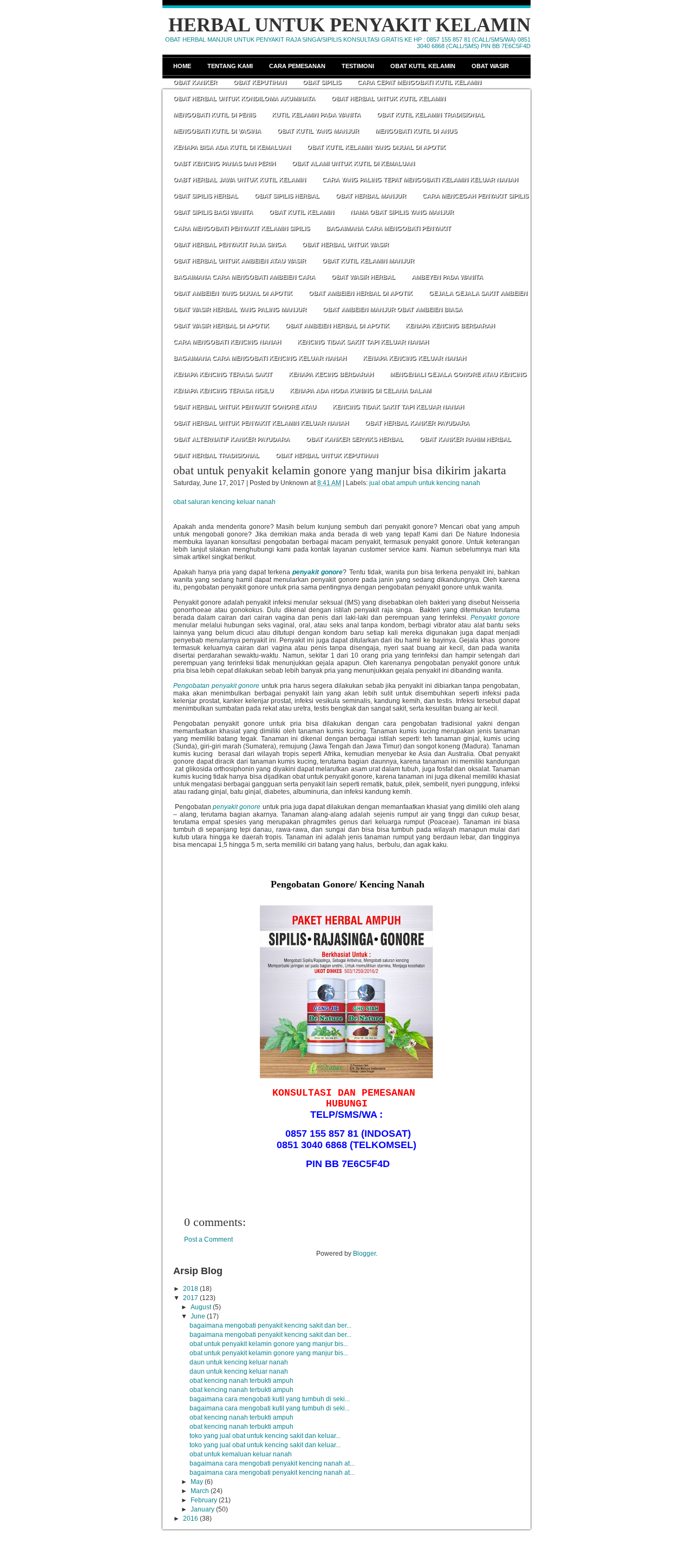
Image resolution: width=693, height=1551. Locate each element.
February (204, 1500)
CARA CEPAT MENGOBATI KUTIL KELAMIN (419, 82)
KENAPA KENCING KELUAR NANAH (414, 358)
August (201, 1307)
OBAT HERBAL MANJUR (371, 196)
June (198, 1316)
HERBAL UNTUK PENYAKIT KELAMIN (349, 25)
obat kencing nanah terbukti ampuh (241, 1380)
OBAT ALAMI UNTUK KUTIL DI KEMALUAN (353, 163)
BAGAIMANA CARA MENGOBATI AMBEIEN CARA (244, 277)
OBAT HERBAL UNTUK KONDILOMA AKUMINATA (244, 98)
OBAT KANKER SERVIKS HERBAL (354, 439)
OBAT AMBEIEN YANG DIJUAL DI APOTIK (232, 293)
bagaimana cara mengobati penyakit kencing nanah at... (272, 1463)
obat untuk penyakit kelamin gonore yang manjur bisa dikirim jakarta (339, 470)
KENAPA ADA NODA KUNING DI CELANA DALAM (360, 390)
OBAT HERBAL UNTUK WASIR (345, 244)
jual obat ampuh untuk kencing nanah (424, 483)
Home (182, 66)
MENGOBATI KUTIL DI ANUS (416, 131)
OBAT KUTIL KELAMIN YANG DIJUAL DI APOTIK (376, 147)
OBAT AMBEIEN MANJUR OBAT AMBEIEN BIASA (392, 309)
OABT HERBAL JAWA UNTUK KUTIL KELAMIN (239, 179)
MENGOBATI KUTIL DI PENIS (214, 114)
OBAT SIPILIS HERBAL (205, 196)
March (200, 1491)
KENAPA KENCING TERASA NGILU (223, 390)
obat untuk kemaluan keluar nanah (240, 1454)
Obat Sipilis (322, 82)
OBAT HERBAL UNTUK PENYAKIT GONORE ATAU (244, 406)
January (202, 1509)
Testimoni (358, 66)
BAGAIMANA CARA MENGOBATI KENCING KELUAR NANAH (259, 358)
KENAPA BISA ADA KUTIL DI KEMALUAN (232, 147)
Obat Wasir (490, 66)
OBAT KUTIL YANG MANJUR (318, 131)
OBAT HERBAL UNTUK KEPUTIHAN (327, 455)
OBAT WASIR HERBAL (363, 277)
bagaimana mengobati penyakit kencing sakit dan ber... (270, 1325)
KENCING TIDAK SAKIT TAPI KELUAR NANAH (363, 342)
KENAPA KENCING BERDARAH (450, 325)
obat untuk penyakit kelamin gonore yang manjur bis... (268, 1344)
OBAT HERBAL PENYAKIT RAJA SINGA (229, 244)
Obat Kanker (195, 82)
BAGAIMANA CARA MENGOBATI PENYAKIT (388, 228)
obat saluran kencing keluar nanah (224, 502)
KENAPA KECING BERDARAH (331, 374)
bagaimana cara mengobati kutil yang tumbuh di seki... (269, 1399)
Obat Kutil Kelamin (422, 66)
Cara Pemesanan (297, 66)
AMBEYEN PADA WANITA (447, 277)
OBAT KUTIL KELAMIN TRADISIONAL (431, 114)
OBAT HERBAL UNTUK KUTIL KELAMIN (388, 98)
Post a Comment (208, 1239)
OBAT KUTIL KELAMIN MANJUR (368, 260)
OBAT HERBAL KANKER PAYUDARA (417, 423)
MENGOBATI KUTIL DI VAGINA (217, 131)
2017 (190, 1298)
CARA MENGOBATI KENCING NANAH (227, 342)
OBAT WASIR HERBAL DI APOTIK (221, 325)
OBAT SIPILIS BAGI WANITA (213, 212)
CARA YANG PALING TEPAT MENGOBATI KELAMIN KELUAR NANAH (420, 179)
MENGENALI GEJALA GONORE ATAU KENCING (458, 374)
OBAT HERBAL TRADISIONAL (216, 455)
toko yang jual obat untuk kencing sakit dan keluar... (265, 1436)
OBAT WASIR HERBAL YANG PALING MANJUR (239, 309)
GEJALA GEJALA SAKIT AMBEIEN (478, 293)
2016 (190, 1518)
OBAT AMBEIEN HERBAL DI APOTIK (361, 293)
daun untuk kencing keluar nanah (238, 1362)
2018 (190, 1288)
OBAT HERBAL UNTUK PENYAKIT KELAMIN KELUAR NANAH (261, 423)
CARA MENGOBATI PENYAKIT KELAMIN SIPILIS (241, 228)
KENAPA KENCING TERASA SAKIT (222, 374)
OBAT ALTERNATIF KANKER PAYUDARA (231, 439)
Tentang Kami (230, 66)
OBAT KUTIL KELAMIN (301, 212)
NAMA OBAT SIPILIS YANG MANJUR (402, 212)
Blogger (364, 1253)
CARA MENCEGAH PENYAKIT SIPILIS (475, 196)
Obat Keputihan (259, 82)
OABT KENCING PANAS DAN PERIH (224, 163)
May (197, 1482)
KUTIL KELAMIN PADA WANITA (316, 114)
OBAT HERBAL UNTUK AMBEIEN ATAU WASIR (239, 260)
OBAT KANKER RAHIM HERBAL (465, 439)
